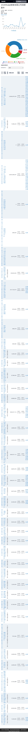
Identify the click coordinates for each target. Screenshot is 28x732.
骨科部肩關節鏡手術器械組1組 (5, 204)
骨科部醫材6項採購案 (5, 328)
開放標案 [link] (3, 1)
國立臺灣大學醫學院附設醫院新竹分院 (1, 636)
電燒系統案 (5, 513)
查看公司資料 (4, 14)
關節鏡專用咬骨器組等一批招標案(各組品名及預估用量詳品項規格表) (5, 681)
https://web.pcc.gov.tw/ (14, 731)
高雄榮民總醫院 (1, 273)
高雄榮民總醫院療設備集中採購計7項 (5, 616)
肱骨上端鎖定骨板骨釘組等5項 (5, 469)
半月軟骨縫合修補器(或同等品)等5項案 (5, 124)
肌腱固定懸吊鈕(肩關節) (5, 594)
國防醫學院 (1, 123)
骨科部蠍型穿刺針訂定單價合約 (5, 145)
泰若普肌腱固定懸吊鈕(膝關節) (5, 604)
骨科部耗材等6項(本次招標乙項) (5, 654)
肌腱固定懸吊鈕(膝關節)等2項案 (5, 698)
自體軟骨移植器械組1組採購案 (5, 309)
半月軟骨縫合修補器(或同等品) (5, 388)
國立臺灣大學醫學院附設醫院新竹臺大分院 (1, 145)
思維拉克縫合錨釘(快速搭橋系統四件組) (5, 552)
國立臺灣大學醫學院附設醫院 (1, 96)
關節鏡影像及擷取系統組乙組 (5, 574)
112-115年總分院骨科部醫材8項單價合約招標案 (5, 290)
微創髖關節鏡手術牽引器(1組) (5, 440)
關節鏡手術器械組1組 (5, 584)
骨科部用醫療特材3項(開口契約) (5, 344)
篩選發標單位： (4, 67)
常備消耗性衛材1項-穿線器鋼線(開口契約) (5, 428)
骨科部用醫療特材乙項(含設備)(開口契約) (5, 273)
